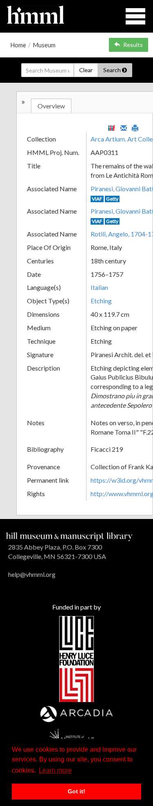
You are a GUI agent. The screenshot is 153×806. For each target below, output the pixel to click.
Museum (44, 45)
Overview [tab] (51, 106)
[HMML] (69, 536)
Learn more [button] (55, 770)
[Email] (123, 127)
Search (112, 69)
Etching (101, 301)
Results (133, 44)
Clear (86, 69)
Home (18, 45)
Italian (99, 287)
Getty (112, 199)
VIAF (97, 199)
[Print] (135, 127)
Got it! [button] (76, 791)
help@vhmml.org (31, 574)
